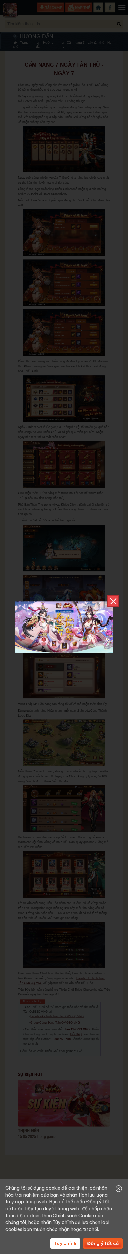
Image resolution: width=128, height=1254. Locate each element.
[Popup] (64, 627)
